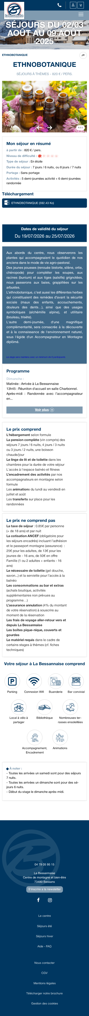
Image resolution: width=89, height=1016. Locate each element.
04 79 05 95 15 (44, 864)
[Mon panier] (80, 5)
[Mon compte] (73, 5)
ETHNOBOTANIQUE (32, 203)
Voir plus (42, 409)
